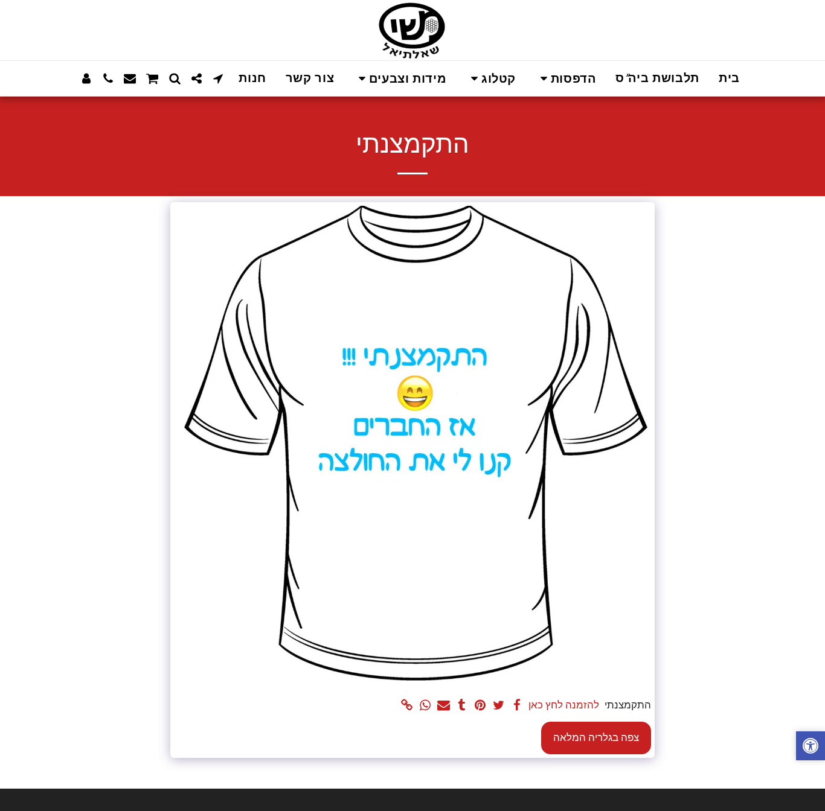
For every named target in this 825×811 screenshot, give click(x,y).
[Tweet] (498, 706)
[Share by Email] (443, 706)
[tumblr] (462, 706)
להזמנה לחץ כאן (563, 705)
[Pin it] (480, 706)
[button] (565, 78)
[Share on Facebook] (517, 706)
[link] (407, 706)
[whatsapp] (425, 706)
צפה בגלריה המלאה (596, 737)
